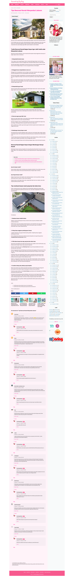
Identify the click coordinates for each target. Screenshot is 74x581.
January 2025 (54, 172)
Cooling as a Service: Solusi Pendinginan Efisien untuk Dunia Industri (26, 160)
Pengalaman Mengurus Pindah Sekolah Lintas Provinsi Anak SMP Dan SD (56, 85)
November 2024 (54, 177)
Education (37, 4)
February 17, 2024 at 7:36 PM (21, 423)
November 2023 (54, 246)
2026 (52, 139)
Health (42, 4)
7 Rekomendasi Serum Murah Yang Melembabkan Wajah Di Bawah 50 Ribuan (56, 125)
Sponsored (57, 311)
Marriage (56, 309)
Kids (53, 314)
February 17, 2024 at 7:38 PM (21, 376)
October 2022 (54, 268)
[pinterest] (32, 293)
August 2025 (54, 161)
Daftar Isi (17, 4)
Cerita (55, 312)
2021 (52, 283)
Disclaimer (37, 572)
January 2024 (54, 241)
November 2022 (54, 266)
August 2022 (54, 271)
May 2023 (54, 255)
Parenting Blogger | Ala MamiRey (38, 574)
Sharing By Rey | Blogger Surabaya (56, 105)
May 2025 (54, 166)
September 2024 (55, 180)
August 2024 (54, 181)
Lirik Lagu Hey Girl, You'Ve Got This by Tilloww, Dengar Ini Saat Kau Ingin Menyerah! (56, 131)
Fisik (50, 314)
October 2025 (54, 158)
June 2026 (54, 144)
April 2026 (54, 147)
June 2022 (54, 274)
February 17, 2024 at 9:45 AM (19, 506)
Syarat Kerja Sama (47, 572)
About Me (28, 572)
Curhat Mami (59, 312)
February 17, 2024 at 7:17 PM (21, 540)
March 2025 (54, 169)
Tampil (16, 16)
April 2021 (54, 296)
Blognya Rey (52, 117)
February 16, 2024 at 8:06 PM (19, 411)
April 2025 (54, 167)
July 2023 (54, 252)
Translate (57, 11)
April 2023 (54, 257)
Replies (15, 324)
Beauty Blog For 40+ (54, 122)
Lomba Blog (57, 314)
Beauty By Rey (52, 110)
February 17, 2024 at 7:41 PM (21, 328)
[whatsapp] (41, 293)
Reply (15, 321)
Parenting (27, 4)
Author (22, 4)
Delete (17, 321)
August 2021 (54, 291)
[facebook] (15, 293)
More (47, 4)
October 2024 (54, 178)
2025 (52, 153)
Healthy (50, 312)
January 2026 (54, 152)
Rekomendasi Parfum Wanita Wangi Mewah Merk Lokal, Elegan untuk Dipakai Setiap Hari (56, 113)
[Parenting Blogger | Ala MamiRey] (18, 1)
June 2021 (54, 294)
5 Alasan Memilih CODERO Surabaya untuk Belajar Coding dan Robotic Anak (56, 98)
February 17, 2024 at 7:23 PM (21, 493)
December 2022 (54, 265)
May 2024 (54, 186)
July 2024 (54, 183)
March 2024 (54, 189)
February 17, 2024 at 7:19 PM (21, 517)
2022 (52, 263)
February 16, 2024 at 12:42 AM (19, 339)
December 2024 (54, 175)
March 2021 (54, 297)
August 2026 (54, 141)
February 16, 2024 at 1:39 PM (19, 387)
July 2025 (54, 163)
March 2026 (54, 149)
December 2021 (54, 285)
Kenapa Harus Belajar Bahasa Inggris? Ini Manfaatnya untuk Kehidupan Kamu (27, 158)
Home (12, 4)
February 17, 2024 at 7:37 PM (21, 400)
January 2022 (54, 282)
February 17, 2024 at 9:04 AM (19, 482)
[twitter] (24, 293)
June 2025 (54, 164)
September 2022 (55, 269)
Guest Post (57, 315)
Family (32, 4)
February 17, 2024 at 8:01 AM (19, 457)
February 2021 (54, 299)
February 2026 (54, 150)
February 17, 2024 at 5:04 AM (19, 434)
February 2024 (54, 191)
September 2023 (55, 249)
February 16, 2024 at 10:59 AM (19, 364)
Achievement (33, 572)
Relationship (51, 315)
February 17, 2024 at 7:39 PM (21, 352)
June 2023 (54, 254)
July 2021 (54, 293)
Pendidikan (51, 311)
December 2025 (54, 155)
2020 (52, 302)
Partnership (42, 572)
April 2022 (54, 277)
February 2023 (54, 260)
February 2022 (54, 280)
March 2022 (54, 279)
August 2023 (54, 251)
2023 (52, 243)
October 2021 (54, 288)
